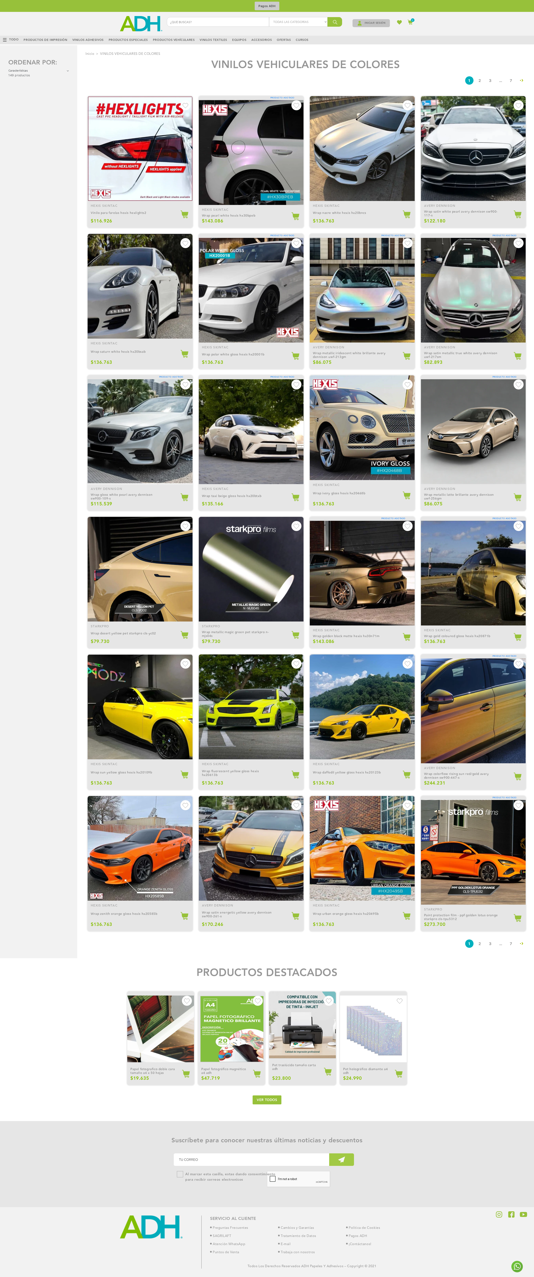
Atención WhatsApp (229, 1244)
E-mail (286, 1244)
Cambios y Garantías (297, 1228)
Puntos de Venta (226, 1252)
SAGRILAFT (222, 1236)
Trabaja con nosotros (298, 1252)
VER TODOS (267, 1100)
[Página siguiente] (521, 80)
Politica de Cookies (364, 1228)
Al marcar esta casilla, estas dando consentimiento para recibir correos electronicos (230, 1177)
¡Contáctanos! (360, 1244)
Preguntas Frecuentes (230, 1228)
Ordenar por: (32, 62)
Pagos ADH (266, 6)
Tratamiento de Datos (298, 1236)
